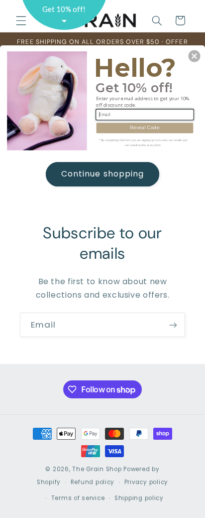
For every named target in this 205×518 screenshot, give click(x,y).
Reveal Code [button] (144, 128)
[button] (195, 56)
